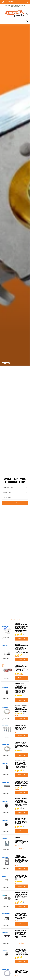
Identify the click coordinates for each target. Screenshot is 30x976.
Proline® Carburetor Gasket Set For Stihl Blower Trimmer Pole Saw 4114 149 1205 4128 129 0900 (21, 859)
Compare (6, 637)
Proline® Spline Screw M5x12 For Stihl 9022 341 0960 (21, 877)
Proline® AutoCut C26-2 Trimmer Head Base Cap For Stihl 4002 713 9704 (21, 971)
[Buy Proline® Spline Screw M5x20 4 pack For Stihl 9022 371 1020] (7, 730)
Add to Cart (21, 639)
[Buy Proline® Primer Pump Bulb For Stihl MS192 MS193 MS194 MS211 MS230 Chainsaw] (7, 824)
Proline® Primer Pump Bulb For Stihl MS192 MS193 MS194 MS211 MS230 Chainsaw (21, 821)
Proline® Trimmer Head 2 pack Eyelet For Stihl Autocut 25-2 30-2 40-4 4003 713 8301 (21, 896)
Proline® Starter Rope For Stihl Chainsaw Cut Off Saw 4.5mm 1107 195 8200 (21, 745)
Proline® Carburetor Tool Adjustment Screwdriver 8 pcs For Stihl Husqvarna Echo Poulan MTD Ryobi (21, 648)
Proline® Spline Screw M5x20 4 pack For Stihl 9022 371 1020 (20, 728)
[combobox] (14, 21)
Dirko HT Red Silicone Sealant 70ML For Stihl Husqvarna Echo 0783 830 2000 (21, 668)
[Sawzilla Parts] (15, 13)
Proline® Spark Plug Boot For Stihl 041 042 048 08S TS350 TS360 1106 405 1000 (21, 915)
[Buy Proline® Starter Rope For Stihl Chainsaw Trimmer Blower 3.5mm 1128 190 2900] (7, 711)
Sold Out (21, 848)
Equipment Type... (8, 487)
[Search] (27, 21)
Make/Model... (7, 492)
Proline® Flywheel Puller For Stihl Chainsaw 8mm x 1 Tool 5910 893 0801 (21, 783)
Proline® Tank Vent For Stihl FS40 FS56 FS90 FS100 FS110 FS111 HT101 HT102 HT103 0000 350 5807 (21, 764)
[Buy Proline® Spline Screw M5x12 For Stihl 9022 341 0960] (7, 880)
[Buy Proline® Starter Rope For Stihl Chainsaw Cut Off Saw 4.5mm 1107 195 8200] (7, 748)
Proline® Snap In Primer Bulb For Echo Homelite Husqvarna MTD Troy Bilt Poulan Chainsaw (21, 802)
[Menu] (3, 13)
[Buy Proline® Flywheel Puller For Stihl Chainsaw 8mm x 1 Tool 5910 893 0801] (7, 786)
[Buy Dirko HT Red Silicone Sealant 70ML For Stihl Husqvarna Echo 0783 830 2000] (7, 671)
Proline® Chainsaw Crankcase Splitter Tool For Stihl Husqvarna (21, 840)
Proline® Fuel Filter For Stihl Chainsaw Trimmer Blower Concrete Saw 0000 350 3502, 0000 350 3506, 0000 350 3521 (21, 688)
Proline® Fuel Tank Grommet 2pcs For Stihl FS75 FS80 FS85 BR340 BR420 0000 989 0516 (21, 934)
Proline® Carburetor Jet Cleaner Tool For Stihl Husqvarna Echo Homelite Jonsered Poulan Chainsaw (21, 627)
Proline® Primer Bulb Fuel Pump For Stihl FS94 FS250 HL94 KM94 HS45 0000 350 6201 (21, 951)
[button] (27, 13)
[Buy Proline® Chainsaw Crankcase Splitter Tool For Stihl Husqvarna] (7, 842)
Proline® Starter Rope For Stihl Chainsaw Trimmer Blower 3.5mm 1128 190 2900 (21, 708)
